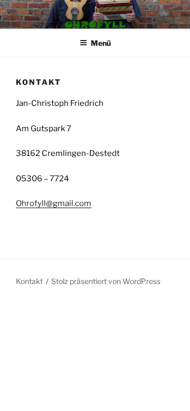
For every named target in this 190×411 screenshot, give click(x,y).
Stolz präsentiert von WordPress (105, 281)
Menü (101, 42)
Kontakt (29, 281)
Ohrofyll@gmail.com (53, 203)
